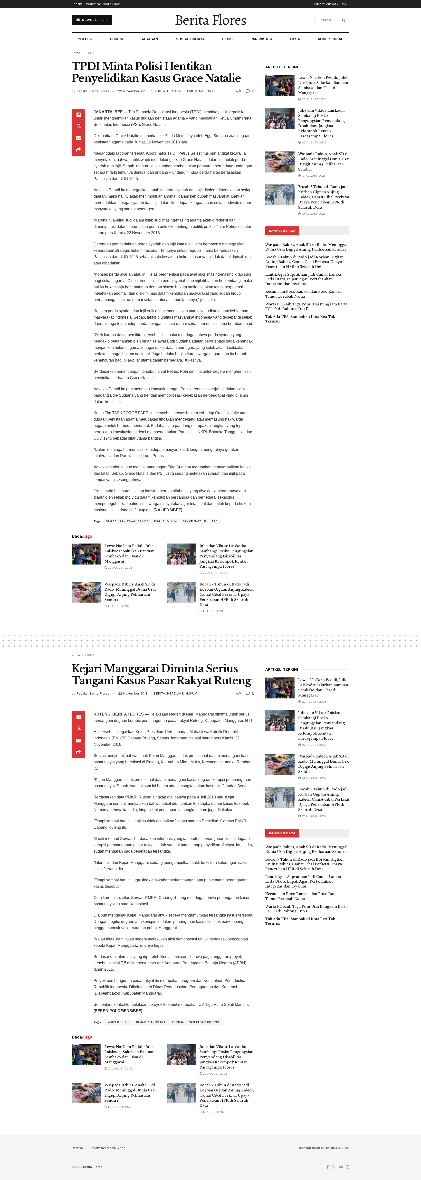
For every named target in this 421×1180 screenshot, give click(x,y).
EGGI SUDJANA (165, 521)
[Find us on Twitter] (334, 1167)
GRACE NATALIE (194, 521)
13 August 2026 (119, 606)
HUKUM (116, 39)
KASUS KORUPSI (118, 1022)
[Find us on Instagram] (347, 1167)
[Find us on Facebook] (327, 1167)
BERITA (89, 53)
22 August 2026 (119, 567)
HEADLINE (175, 91)
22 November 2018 (132, 91)
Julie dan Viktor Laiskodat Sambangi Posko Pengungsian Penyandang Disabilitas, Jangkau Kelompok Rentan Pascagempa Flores (226, 556)
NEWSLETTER (94, 20)
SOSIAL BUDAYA (190, 39)
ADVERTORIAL (330, 39)
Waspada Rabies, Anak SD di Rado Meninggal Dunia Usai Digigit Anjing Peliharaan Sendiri (306, 247)
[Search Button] (344, 20)
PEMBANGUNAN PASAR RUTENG (195, 1022)
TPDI (215, 521)
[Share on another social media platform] (78, 150)
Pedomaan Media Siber (103, 4)
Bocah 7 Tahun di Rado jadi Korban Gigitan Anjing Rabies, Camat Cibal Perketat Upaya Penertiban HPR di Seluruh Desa (227, 594)
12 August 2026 (214, 611)
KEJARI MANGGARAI (151, 1022)
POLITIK (85, 39)
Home (76, 53)
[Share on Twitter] (78, 126)
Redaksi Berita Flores (92, 91)
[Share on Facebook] (78, 115)
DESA (295, 39)
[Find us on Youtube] (341, 1167)
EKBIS (227, 39)
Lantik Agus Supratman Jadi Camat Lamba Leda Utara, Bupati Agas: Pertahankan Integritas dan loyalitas (303, 279)
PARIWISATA (261, 39)
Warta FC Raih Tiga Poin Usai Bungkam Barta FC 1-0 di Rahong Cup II (306, 306)
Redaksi (77, 4)
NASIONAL (207, 91)
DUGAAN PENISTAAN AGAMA (127, 521)
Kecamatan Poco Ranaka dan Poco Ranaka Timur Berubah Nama (303, 294)
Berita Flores (210, 20)
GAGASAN (149, 39)
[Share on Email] (78, 138)
